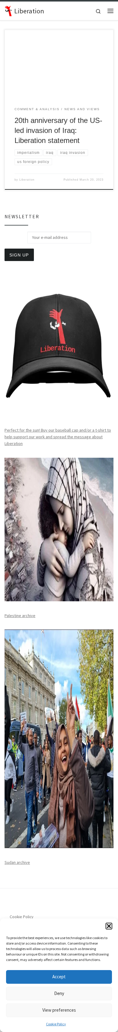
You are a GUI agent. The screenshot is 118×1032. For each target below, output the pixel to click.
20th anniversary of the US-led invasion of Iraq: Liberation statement (58, 131)
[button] (109, 926)
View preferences (59, 1010)
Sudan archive (17, 862)
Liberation (26, 179)
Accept (59, 976)
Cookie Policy (56, 1024)
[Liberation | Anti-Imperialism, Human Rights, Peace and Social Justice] (8, 10)
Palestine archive (20, 615)
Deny (59, 993)
